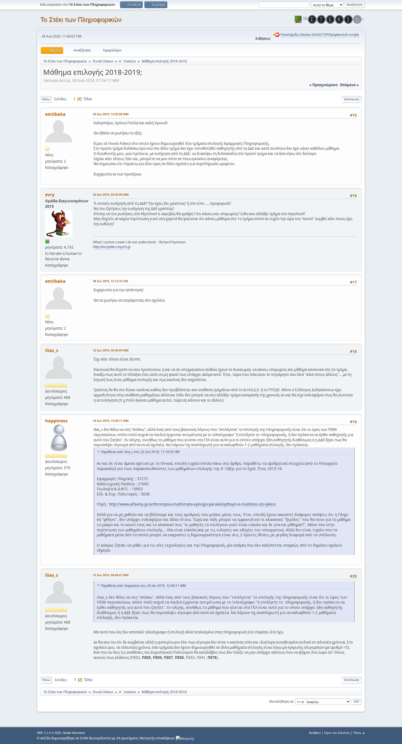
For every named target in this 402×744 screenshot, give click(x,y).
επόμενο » (349, 84)
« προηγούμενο (323, 84)
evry (49, 195)
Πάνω (46, 680)
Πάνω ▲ (359, 733)
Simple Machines (74, 732)
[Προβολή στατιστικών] (185, 738)
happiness (56, 421)
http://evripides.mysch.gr (112, 246)
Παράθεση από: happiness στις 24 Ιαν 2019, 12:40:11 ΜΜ (143, 585)
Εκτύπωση (351, 99)
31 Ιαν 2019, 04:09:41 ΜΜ (111, 575)
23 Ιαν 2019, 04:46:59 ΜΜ (111, 350)
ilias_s (51, 350)
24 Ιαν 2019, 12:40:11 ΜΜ (111, 421)
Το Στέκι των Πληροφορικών (80, 19)
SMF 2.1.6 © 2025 (49, 732)
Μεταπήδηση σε (281, 701)
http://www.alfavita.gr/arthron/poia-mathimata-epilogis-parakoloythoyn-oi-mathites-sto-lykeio (192, 504)
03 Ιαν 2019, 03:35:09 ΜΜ (111, 194)
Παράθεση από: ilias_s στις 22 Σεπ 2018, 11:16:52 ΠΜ (140, 451)
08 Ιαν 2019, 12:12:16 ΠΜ (110, 281)
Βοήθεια (315, 733)
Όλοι (88, 98)
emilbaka (55, 114)
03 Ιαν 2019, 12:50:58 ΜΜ (111, 114)
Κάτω (46, 99)
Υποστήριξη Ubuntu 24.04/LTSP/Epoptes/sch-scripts (319, 34)
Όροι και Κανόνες (337, 733)
